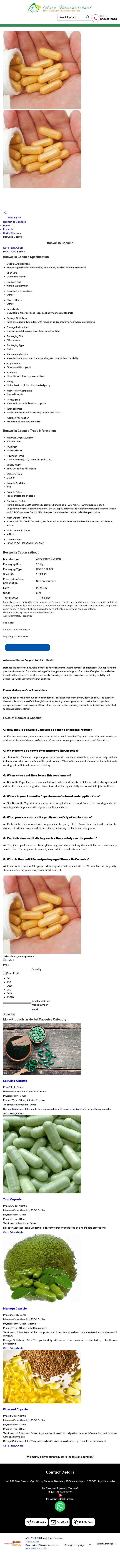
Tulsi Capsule (12, 1199)
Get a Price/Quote (13, 247)
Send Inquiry (14, 217)
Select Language (105, 1543)
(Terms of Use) (32, 1541)
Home (6, 225)
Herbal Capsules (12, 232)
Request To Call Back (14, 221)
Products (8, 229)
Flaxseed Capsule (15, 1409)
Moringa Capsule (15, 1308)
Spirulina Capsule (15, 1081)
